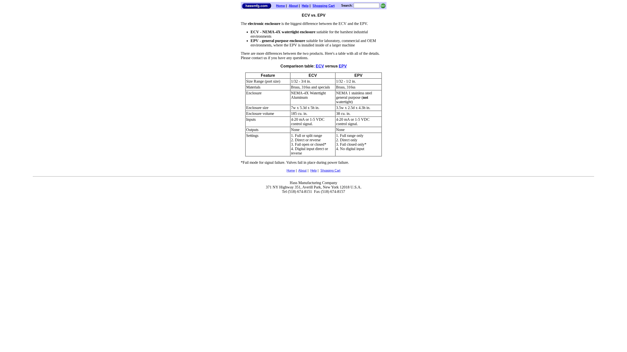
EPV (343, 66)
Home (280, 6)
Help (305, 6)
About (293, 6)
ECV (320, 66)
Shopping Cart (324, 6)
